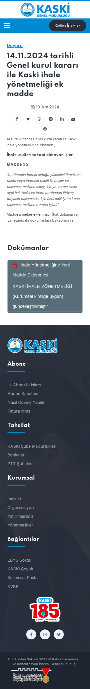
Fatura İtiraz (19, 411)
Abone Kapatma (23, 393)
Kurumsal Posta (23, 577)
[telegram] (51, 119)
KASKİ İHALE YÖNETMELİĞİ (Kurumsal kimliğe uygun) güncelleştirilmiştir (42, 296)
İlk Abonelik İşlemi (25, 384)
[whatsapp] (39, 119)
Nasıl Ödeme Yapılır (26, 402)
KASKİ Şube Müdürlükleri (32, 446)
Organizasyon (21, 507)
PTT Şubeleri (20, 463)
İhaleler (15, 498)
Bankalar (16, 454)
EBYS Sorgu (19, 560)
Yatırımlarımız (21, 516)
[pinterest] (45, 129)
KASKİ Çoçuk (20, 568)
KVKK (13, 586)
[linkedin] (62, 119)
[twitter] (28, 119)
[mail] (73, 119)
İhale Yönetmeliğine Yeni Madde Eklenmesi (41, 269)
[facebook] (17, 119)
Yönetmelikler (20, 524)
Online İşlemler (67, 25)
